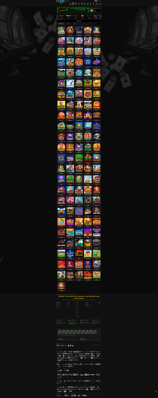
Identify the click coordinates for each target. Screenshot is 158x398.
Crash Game (87, 4)
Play (66, 10)
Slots (73, 4)
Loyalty (68, 305)
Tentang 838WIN (58, 304)
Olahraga (85, 4)
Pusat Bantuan (57, 306)
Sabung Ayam (99, 4)
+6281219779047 (89, 305)
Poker (93, 4)
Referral (68, 306)
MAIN (88, 115)
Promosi (68, 304)
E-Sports (97, 4)
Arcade (91, 4)
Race (79, 4)
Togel (82, 4)
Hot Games (70, 4)
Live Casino (76, 4)
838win (88, 304)
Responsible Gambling (58, 305)
